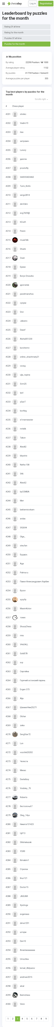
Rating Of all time (12, 27)
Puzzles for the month (14, 44)
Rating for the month (13, 32)
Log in (33, 3)
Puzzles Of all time (13, 38)
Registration (46, 3)
